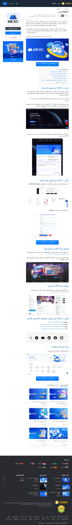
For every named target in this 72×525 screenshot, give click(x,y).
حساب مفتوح (13, 33)
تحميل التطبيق (15, 516)
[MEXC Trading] (61, 503)
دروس (58, 3)
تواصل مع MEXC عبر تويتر (59, 78)
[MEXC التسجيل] (43, 486)
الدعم (26, 516)
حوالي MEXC (60, 516)
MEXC (66, 516)
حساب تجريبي (24, 519)
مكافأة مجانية (12, 37)
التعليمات (31, 519)
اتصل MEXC (41, 523)
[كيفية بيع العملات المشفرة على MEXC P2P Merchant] (38, 394)
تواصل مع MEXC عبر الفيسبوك (58, 76)
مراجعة (21, 516)
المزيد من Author (52, 385)
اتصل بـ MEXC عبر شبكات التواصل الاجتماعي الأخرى (53, 80)
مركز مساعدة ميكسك (60, 82)
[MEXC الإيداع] (66, 486)
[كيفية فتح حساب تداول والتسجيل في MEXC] (43, 494)
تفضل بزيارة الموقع (13, 28)
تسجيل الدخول (36, 516)
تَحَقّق (9, 516)
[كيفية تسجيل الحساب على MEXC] (43, 479)
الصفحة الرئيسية (66, 9)
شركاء (48, 519)
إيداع (30, 516)
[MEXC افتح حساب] (66, 479)
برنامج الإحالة (16, 519)
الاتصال (43, 519)
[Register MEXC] (13, 50)
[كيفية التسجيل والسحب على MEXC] (59, 413)
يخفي (59, 69)
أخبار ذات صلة (64, 385)
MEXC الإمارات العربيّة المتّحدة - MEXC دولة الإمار (56, 523)
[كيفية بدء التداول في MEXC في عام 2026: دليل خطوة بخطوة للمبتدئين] (59, 394)
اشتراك (58, 519)
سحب (42, 516)
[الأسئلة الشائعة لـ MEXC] (38, 433)
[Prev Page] (64, 448)
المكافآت (54, 3)
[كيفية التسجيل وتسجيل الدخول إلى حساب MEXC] (38, 413)
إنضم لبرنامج (53, 516)
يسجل (5, 3)
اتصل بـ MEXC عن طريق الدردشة (57, 71)
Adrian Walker (59, 15)
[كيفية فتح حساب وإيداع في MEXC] (59, 433)
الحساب (53, 519)
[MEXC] (13, 25)
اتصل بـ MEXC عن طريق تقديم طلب (57, 73)
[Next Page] (67, 448)
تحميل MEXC (8, 519)
